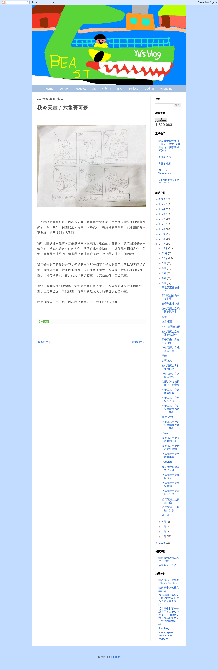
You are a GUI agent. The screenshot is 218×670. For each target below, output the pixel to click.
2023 (162, 214)
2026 (162, 199)
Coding (149, 88)
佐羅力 (106, 88)
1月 (164, 536)
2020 (162, 229)
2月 (164, 531)
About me (166, 88)
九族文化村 (164, 163)
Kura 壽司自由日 (171, 326)
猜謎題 (165, 433)
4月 (164, 521)
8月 (164, 268)
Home (49, 88)
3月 (164, 526)
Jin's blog (163, 628)
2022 (162, 219)
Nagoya (81, 88)
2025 (162, 204)
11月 (165, 253)
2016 (162, 542)
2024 (162, 209)
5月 (164, 283)
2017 (162, 244)
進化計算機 (164, 157)
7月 (164, 273)
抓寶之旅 (167, 360)
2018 (162, 239)
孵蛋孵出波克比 (171, 303)
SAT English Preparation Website (165, 635)
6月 (164, 278)
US (94, 88)
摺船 (164, 355)
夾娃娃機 (167, 462)
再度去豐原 (168, 417)
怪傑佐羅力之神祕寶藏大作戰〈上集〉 (171, 425)
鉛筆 (164, 316)
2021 (162, 224)
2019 (162, 234)
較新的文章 (44, 342)
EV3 (120, 88)
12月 (165, 248)
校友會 (165, 515)
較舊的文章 (138, 342)
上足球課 (167, 321)
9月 (164, 263)
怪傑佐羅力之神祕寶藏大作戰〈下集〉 (171, 408)
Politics (133, 88)
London (64, 88)
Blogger (115, 656)
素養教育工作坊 (167, 565)
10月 (165, 258)
